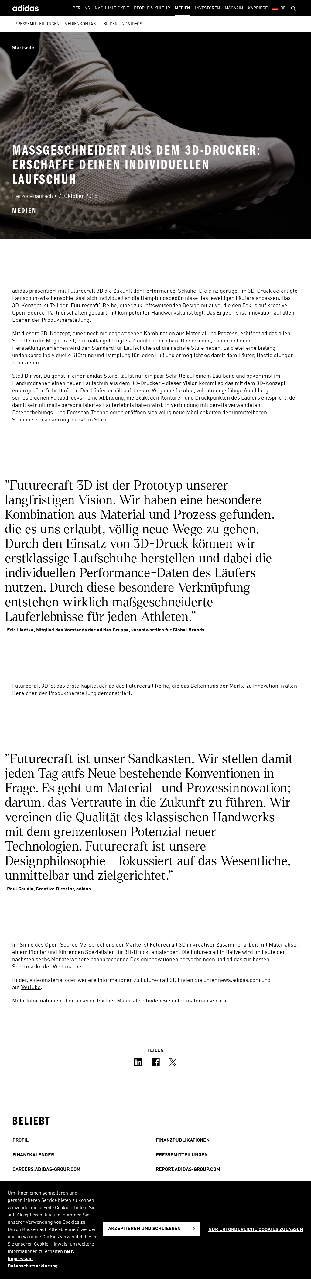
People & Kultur (152, 8)
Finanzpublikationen (183, 1140)
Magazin (234, 8)
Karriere (258, 8)
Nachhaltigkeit (112, 8)
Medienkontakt (81, 24)
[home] (25, 8)
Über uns (80, 8)
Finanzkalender (33, 1155)
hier (68, 1251)
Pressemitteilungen (37, 24)
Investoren (207, 8)
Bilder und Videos (122, 24)
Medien (182, 8)
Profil (20, 1140)
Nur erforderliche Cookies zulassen (255, 1229)
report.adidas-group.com (188, 1169)
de (282, 8)
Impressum (20, 1259)
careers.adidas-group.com (46, 1169)
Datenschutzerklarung (33, 1266)
